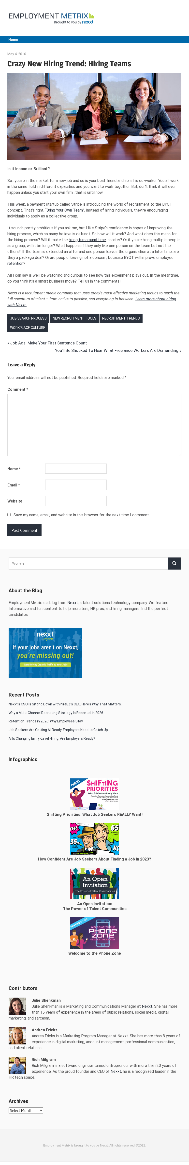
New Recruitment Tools (74, 318)
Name (14, 468)
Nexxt (72, 602)
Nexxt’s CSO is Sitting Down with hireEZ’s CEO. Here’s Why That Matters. (65, 704)
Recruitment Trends (121, 318)
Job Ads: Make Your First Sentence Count (48, 343)
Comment (17, 389)
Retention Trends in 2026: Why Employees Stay (46, 721)
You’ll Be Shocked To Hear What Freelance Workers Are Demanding (116, 350)
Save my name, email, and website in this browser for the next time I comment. (82, 515)
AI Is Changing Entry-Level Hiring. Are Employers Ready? (52, 738)
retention (15, 263)
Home (13, 40)
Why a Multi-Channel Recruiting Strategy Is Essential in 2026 (56, 713)
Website (14, 501)
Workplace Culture (27, 328)
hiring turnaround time (87, 239)
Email (13, 485)
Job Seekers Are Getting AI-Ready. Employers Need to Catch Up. (59, 730)
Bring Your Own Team (64, 210)
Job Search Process (28, 318)
